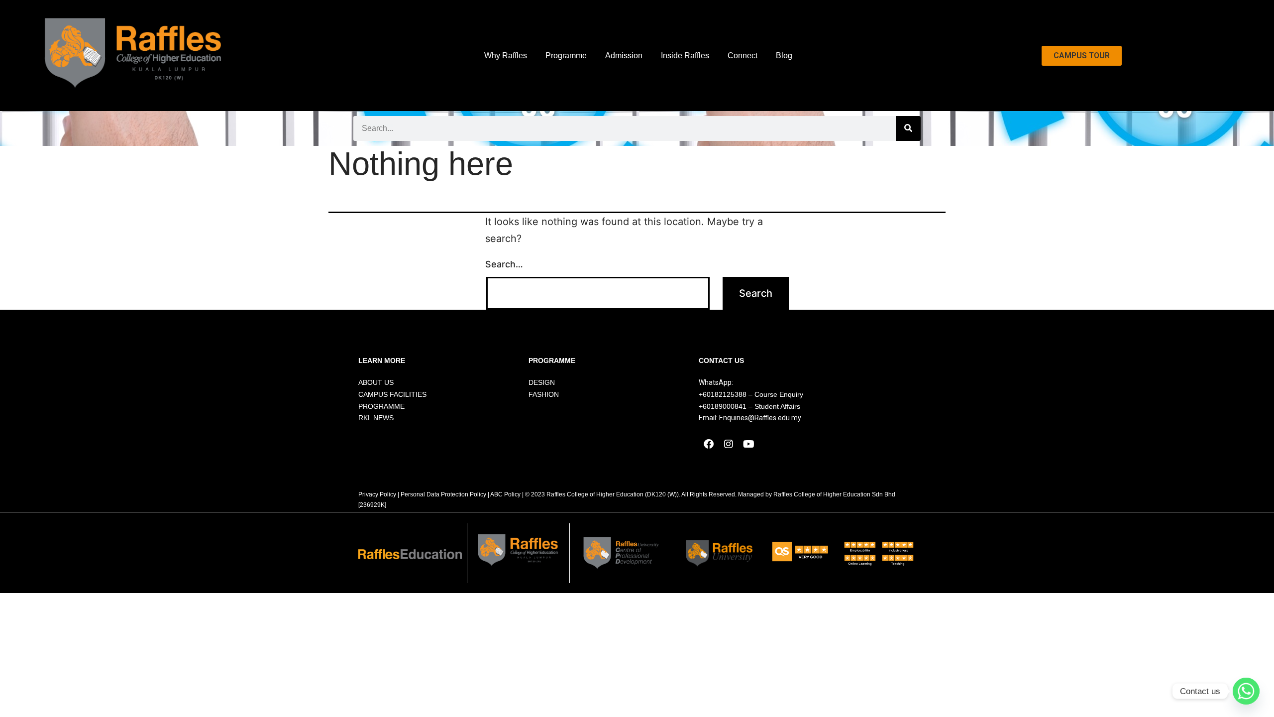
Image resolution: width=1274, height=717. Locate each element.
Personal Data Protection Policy (443, 494)
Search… (504, 264)
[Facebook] (709, 444)
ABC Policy (505, 494)
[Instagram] (729, 444)
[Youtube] (748, 444)
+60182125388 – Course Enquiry (751, 394)
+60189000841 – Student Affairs (749, 406)
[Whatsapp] (1246, 691)
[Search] (908, 128)
